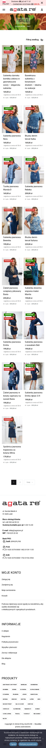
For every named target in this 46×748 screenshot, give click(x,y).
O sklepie (5, 631)
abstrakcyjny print (10, 684)
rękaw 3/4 (28, 709)
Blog (3, 664)
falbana (15, 694)
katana (5, 699)
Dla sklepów (6, 658)
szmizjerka (7, 713)
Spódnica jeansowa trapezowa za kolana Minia (12, 449)
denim (14, 689)
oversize (6, 709)
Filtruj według (32, 39)
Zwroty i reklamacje (9, 653)
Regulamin (6, 636)
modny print (7, 704)
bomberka (34, 684)
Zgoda (13, 744)
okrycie (30, 704)
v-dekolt (27, 713)
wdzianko (37, 713)
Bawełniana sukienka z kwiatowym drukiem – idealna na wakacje (33, 81)
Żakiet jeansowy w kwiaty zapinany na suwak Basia (12, 395)
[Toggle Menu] (4, 9)
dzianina (6, 694)
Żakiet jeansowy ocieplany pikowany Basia (12, 291)
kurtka (23, 699)
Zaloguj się (6, 579)
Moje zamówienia (8, 590)
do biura (23, 689)
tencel (17, 713)
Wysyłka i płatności (9, 647)
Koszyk (4, 596)
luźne (32, 699)
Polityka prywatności (10, 642)
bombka (5, 689)
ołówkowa (17, 709)
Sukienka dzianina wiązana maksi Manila (33, 291)
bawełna (24, 684)
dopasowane (34, 689)
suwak (37, 709)
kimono (14, 699)
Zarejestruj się (7, 585)
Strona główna (20, 26)
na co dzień (20, 704)
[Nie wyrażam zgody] (43, 738)
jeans (24, 694)
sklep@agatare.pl (16, 530)
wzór (5, 718)
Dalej (28, 482)
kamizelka (34, 694)
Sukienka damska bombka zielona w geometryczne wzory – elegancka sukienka (11, 81)
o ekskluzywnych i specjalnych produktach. (19, 609)
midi (39, 699)
